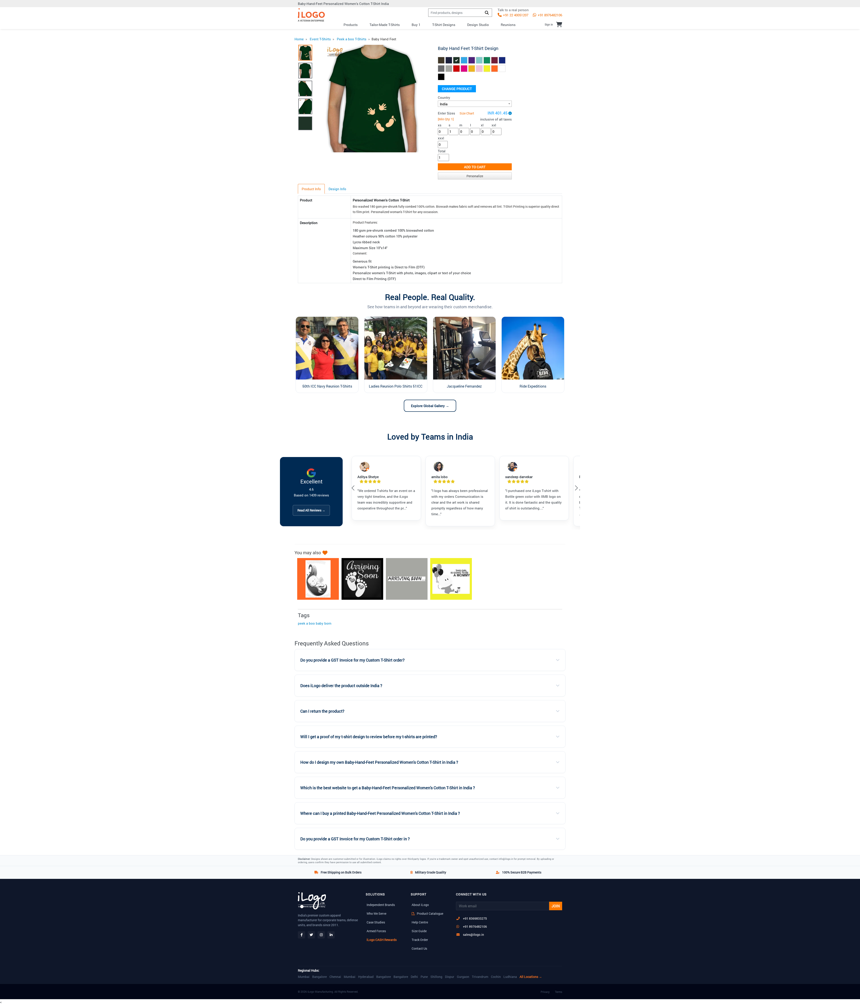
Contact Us (419, 948)
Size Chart (467, 113)
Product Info (311, 189)
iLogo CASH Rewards (382, 940)
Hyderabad (366, 977)
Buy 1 (416, 24)
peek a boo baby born (314, 623)
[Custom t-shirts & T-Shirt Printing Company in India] (311, 15)
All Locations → (531, 977)
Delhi (414, 977)
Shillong (436, 977)
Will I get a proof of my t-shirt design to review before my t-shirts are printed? (368, 736)
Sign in (549, 24)
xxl (494, 125)
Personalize (475, 176)
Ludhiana (510, 977)
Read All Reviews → (311, 510)
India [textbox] (443, 104)
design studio (478, 24)
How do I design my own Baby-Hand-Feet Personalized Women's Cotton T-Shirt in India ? (379, 762)
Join (556, 906)
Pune (424, 977)
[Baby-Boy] (449, 579)
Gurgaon (463, 977)
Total (441, 151)
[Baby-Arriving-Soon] (404, 579)
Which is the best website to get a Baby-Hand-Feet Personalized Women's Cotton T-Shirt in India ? (387, 787)
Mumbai (304, 977)
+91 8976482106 (549, 15)
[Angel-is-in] (316, 579)
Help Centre (420, 922)
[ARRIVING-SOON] (360, 579)
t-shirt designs (443, 24)
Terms (558, 992)
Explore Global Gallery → (430, 405)
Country (444, 97)
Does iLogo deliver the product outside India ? (341, 685)
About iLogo (420, 905)
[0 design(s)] (559, 24)
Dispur (449, 977)
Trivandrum (480, 977)
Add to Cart (475, 167)
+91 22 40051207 (515, 15)
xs (439, 125)
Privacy (545, 992)
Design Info (337, 189)
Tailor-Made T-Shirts (385, 24)
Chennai (335, 977)
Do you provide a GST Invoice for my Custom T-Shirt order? (352, 660)
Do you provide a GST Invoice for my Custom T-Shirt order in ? (355, 838)
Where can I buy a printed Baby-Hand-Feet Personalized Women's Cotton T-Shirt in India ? (380, 813)
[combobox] (475, 104)
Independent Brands (381, 905)
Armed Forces (376, 931)
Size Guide (419, 931)
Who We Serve (376, 913)
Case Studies (376, 922)
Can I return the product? (322, 711)
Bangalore (319, 977)
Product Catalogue (429, 913)
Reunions (508, 24)
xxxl (441, 138)
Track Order (420, 940)
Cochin (496, 977)
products (351, 24)
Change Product (457, 88)
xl (482, 125)
